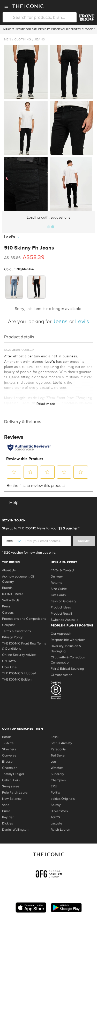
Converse (9, 755)
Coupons (9, 625)
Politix (55, 792)
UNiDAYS (9, 661)
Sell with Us (11, 600)
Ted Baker (58, 755)
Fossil (55, 737)
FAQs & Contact (62, 570)
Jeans (39, 39)
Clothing (22, 39)
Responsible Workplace (68, 640)
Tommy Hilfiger (13, 774)
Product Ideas (61, 607)
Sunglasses (10, 786)
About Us (9, 570)
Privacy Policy (12, 637)
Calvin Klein (11, 780)
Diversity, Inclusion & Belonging (66, 648)
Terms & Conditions (16, 631)
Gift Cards (58, 595)
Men (7, 39)
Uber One (9, 667)
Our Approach (61, 633)
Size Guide (59, 589)
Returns (56, 582)
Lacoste (56, 823)
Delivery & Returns (22, 421)
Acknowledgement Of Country (18, 579)
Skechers (9, 749)
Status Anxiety (61, 743)
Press (6, 606)
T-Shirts (7, 743)
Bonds (6, 737)
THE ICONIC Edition (17, 679)
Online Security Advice (19, 655)
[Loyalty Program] (86, 17)
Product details (19, 336)
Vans (5, 805)
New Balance (11, 799)
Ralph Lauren (60, 829)
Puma (6, 811)
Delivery (57, 576)
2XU (54, 786)
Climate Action (61, 675)
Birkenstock (59, 811)
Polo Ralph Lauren (15, 792)
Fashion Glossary (63, 601)
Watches (57, 768)
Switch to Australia (64, 620)
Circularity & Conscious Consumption (68, 660)
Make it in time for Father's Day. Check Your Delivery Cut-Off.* (48, 29)
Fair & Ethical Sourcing (67, 668)
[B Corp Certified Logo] (73, 691)
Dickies (7, 823)
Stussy (56, 805)
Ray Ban (8, 817)
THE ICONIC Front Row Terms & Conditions (24, 646)
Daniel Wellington (15, 829)
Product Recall (61, 613)
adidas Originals (63, 799)
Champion (9, 768)
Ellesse (7, 761)
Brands (7, 588)
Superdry (57, 774)
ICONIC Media (13, 594)
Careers (8, 612)
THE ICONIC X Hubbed (19, 673)
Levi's (9, 237)
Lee (53, 761)
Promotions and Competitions (24, 619)
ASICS (55, 817)
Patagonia (58, 749)
